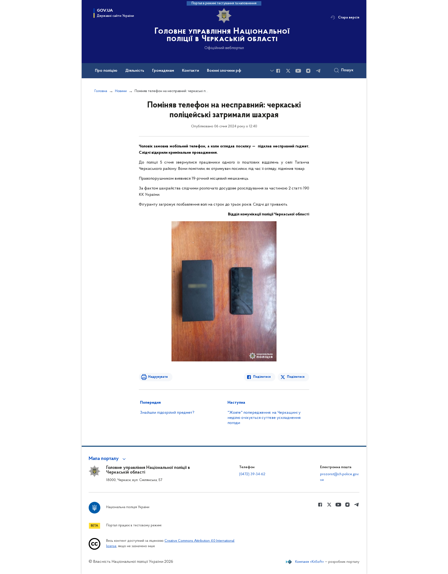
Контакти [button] (190, 71)
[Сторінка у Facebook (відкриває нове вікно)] (278, 71)
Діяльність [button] (134, 71)
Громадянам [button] (163, 71)
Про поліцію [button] (106, 71)
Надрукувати (158, 377)
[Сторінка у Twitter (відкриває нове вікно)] (288, 71)
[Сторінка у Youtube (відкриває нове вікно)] (298, 71)
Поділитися (262, 377)
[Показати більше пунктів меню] (271, 70)
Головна (100, 91)
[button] (108, 459)
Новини (121, 91)
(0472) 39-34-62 (252, 474)
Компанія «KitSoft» (309, 562)
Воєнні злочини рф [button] (224, 71)
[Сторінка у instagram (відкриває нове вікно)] (308, 71)
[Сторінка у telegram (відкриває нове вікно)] (318, 71)
